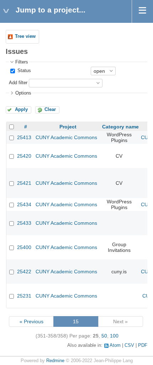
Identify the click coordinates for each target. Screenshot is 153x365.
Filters (21, 62)
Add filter (18, 82)
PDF (142, 345)
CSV (129, 345)
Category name (120, 127)
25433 (24, 223)
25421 (24, 183)
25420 (24, 156)
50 (104, 336)
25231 (24, 296)
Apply (21, 109)
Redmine (55, 360)
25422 (24, 271)
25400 (24, 247)
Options (23, 93)
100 (114, 336)
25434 (24, 204)
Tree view (25, 36)
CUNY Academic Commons (66, 137)
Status (23, 70)
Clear (50, 109)
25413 (24, 137)
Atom (115, 345)
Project (67, 127)
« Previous (31, 321)
